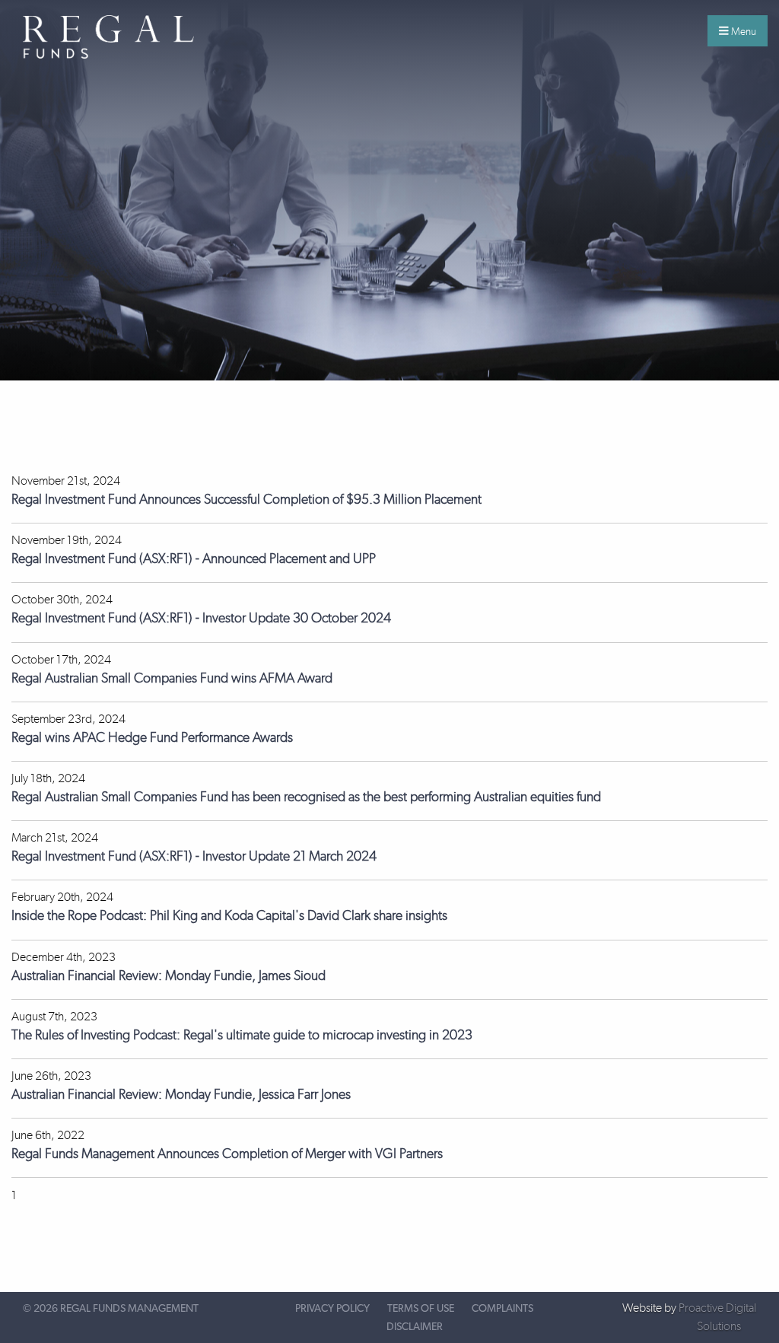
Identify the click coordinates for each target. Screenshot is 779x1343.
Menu (742, 31)
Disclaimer (414, 1327)
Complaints (502, 1308)
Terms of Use (420, 1308)
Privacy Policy (332, 1308)
